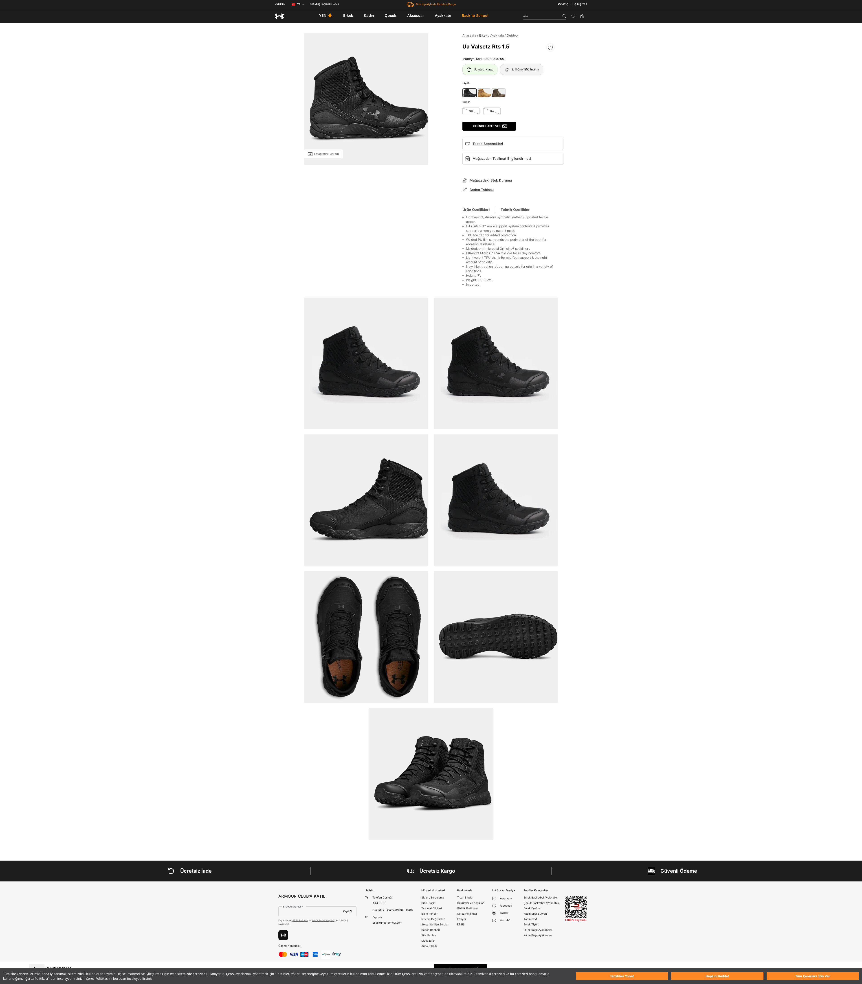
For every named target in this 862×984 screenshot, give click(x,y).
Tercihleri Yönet (622, 976)
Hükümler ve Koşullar (323, 920)
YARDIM (280, 4)
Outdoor (513, 35)
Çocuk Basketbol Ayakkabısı (541, 903)
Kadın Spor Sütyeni (535, 913)
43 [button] (471, 111)
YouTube (504, 920)
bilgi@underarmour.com (387, 922)
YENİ (323, 15)
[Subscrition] (283, 935)
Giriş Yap (580, 4)
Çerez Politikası (467, 913)
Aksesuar (415, 15)
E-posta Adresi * (293, 906)
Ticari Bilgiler (465, 897)
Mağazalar (428, 940)
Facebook (505, 905)
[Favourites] (573, 16)
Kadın (369, 15)
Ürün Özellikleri (476, 209)
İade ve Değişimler (432, 919)
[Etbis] (576, 909)
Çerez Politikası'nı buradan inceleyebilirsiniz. (119, 978)
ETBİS (461, 924)
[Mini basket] (582, 16)
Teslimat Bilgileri (431, 908)
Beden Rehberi (430, 929)
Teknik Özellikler (515, 209)
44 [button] (492, 111)
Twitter (503, 912)
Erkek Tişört (531, 924)
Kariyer (461, 919)
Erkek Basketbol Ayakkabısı (540, 897)
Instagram (505, 898)
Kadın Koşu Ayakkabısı (537, 935)
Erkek (348, 15)
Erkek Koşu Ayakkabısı (537, 929)
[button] (469, 93)
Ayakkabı (443, 15)
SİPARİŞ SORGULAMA (324, 4)
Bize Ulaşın (428, 903)
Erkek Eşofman (532, 908)
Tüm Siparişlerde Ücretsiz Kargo (436, 4)
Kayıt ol (564, 4)
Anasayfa (469, 35)
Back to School (475, 15)
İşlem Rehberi (429, 913)
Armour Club (429, 946)
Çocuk (390, 15)
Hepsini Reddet (717, 976)
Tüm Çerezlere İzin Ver (812, 976)
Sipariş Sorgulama (432, 897)
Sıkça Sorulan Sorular (435, 924)
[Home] (279, 16)
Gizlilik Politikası (300, 920)
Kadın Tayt (530, 919)
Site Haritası (429, 935)
